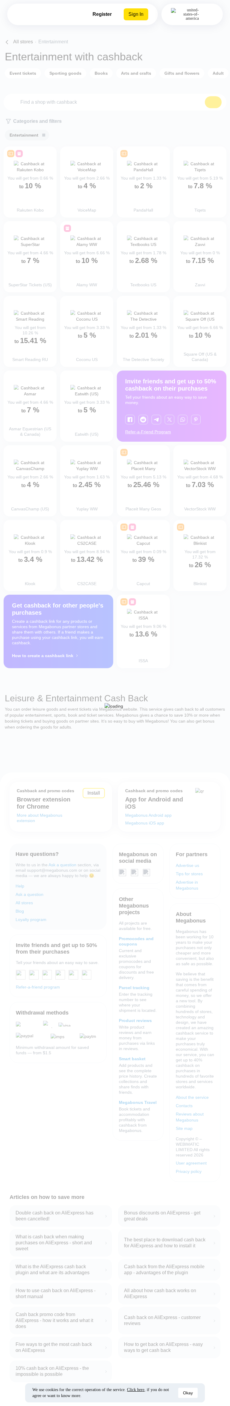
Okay (188, 1392)
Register (102, 14)
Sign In (135, 14)
